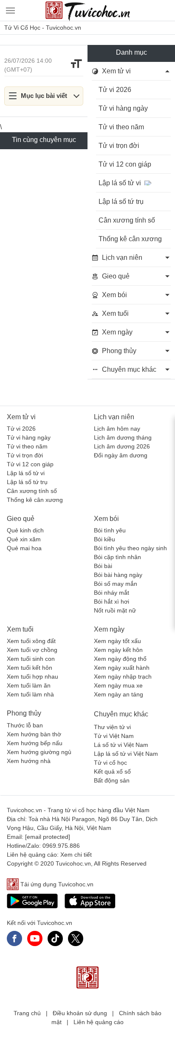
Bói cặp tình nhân (117, 557)
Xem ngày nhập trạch (123, 676)
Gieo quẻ (20, 518)
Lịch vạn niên (114, 416)
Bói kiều (104, 539)
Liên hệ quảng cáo (98, 1022)
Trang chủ (27, 1013)
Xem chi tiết (76, 854)
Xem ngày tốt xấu (117, 641)
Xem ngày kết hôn (118, 649)
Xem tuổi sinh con (31, 658)
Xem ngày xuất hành (122, 667)
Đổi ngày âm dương (120, 455)
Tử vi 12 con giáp (125, 164)
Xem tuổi (20, 629)
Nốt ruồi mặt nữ (115, 610)
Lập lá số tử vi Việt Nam (126, 753)
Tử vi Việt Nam (114, 735)
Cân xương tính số (127, 220)
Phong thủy (24, 713)
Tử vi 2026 (115, 89)
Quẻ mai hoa (24, 548)
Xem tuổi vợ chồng (32, 649)
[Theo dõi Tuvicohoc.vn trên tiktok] (55, 938)
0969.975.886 (61, 845)
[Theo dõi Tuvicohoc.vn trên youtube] (34, 938)
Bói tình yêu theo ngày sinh (130, 548)
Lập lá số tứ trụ (121, 201)
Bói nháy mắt (111, 592)
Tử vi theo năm (121, 127)
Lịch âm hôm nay (117, 428)
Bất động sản (112, 780)
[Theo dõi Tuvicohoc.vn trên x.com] (75, 938)
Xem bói (106, 518)
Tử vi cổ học (110, 762)
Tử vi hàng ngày (123, 108)
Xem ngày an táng (118, 694)
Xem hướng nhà (29, 760)
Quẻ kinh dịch (25, 530)
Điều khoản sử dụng (80, 1013)
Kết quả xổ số (112, 771)
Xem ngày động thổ (120, 658)
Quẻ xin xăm (24, 539)
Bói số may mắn (115, 583)
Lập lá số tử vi (120, 183)
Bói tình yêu (110, 530)
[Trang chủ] (87, 10)
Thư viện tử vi (112, 727)
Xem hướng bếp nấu (34, 743)
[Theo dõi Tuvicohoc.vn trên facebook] (14, 938)
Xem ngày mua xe (118, 685)
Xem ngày (109, 629)
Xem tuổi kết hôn (29, 667)
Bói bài (103, 565)
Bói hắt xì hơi (111, 601)
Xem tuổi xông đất (31, 641)
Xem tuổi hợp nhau (32, 676)
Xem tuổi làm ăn (29, 685)
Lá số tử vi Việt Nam (121, 744)
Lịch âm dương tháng (123, 437)
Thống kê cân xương (130, 238)
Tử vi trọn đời (119, 145)
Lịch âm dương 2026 (122, 446)
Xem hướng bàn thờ (34, 734)
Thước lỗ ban (25, 725)
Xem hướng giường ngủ (39, 752)
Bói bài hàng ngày (118, 574)
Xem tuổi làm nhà (30, 694)
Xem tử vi (21, 416)
